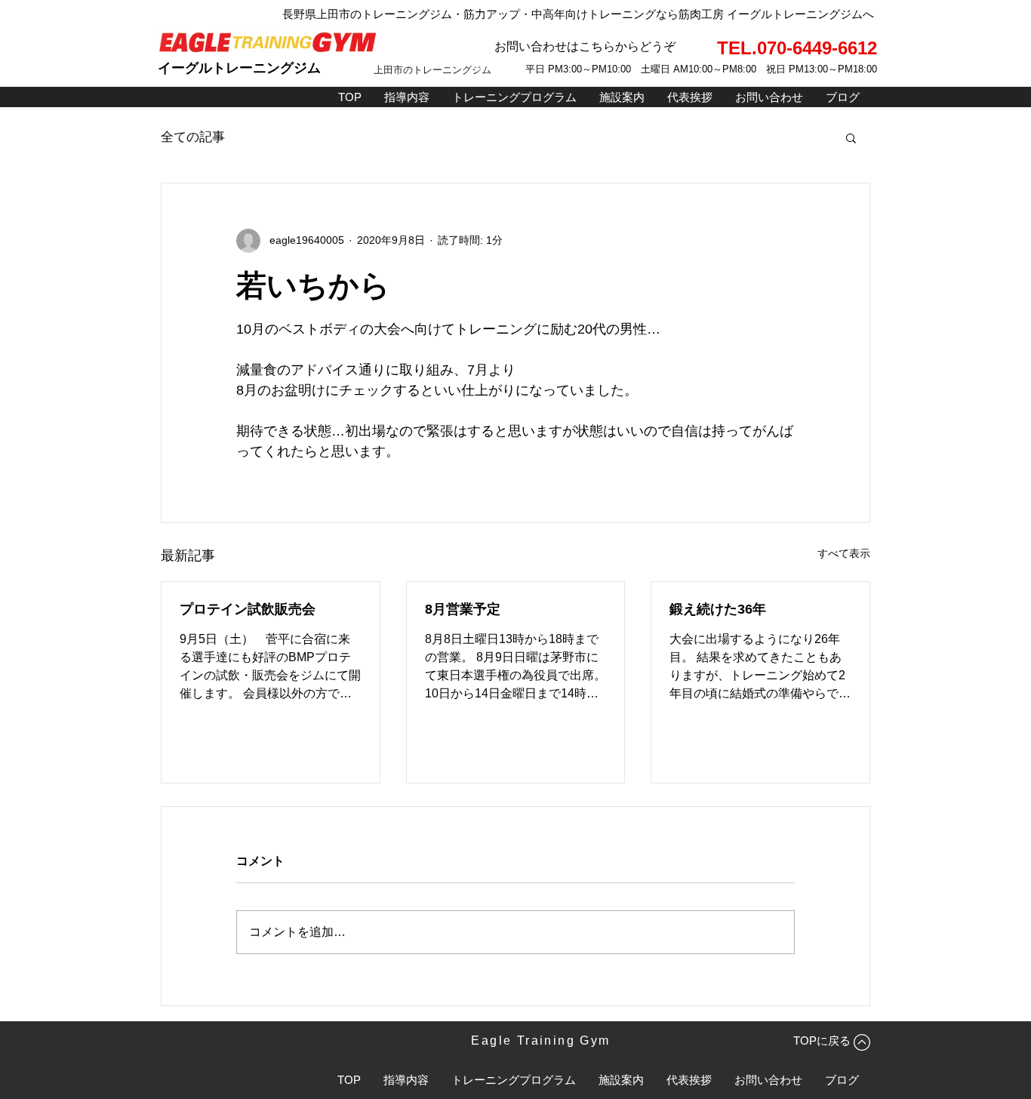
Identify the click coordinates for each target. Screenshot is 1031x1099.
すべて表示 (843, 553)
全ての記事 (193, 137)
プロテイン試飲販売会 (247, 609)
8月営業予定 (462, 609)
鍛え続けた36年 (717, 609)
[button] (851, 137)
